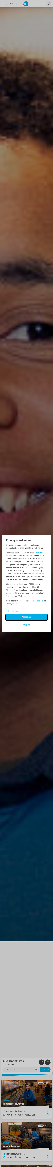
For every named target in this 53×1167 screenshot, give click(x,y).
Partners (39, 553)
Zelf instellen (11, 611)
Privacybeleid (11, 604)
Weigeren (26, 625)
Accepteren (26, 617)
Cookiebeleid (37, 601)
